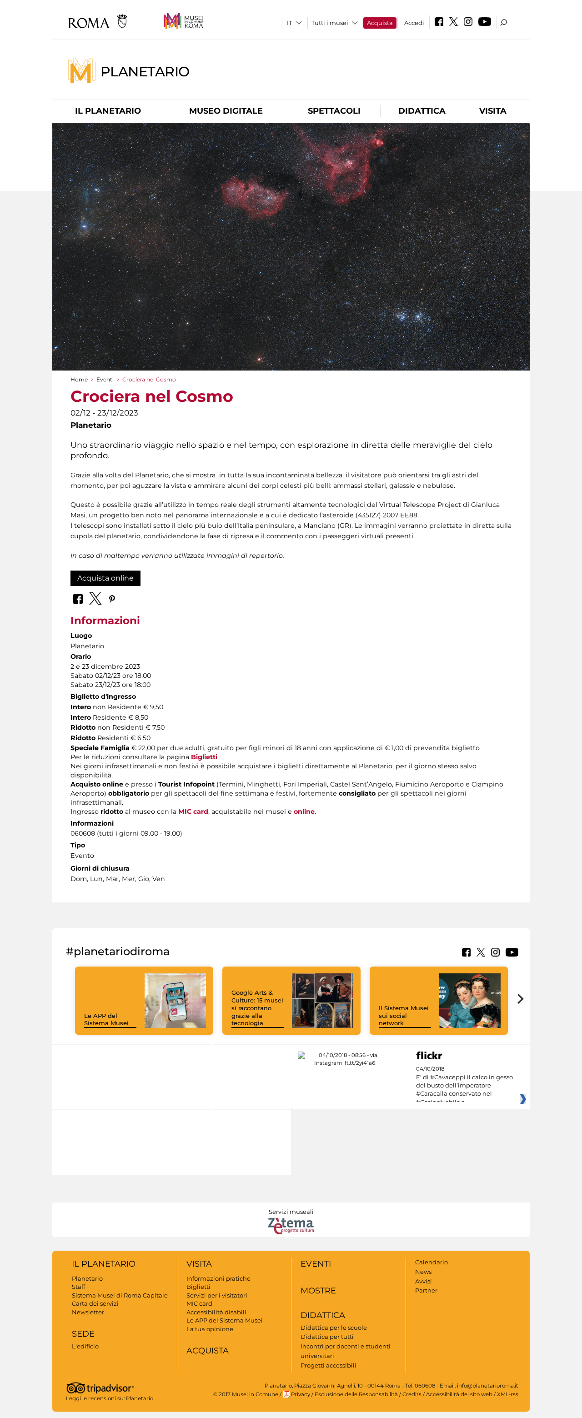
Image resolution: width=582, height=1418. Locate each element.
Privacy (300, 1394)
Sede (83, 1334)
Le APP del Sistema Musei (106, 1019)
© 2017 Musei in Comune (245, 1394)
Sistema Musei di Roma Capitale (120, 1295)
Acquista (380, 22)
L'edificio (85, 1346)
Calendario (431, 1262)
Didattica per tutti (327, 1336)
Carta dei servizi (95, 1303)
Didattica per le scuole (334, 1327)
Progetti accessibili (328, 1365)
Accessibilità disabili (216, 1312)
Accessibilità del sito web (459, 1394)
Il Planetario (108, 111)
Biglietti (204, 757)
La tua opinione (209, 1329)
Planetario (145, 71)
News (423, 1271)
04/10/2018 (464, 1086)
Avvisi (423, 1281)
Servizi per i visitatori (216, 1295)
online (304, 811)
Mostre (318, 1291)
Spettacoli (334, 111)
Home (79, 379)
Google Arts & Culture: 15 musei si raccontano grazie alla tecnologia (257, 1008)
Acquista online (105, 578)
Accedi (414, 22)
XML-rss (507, 1394)
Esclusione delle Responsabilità (356, 1394)
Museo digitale (226, 111)
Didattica (422, 111)
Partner (426, 1290)
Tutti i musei (329, 22)
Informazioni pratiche (218, 1278)
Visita (493, 111)
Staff (78, 1286)
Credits (411, 1394)
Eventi (105, 379)
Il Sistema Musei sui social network (404, 1015)
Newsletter (88, 1312)
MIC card (193, 811)
